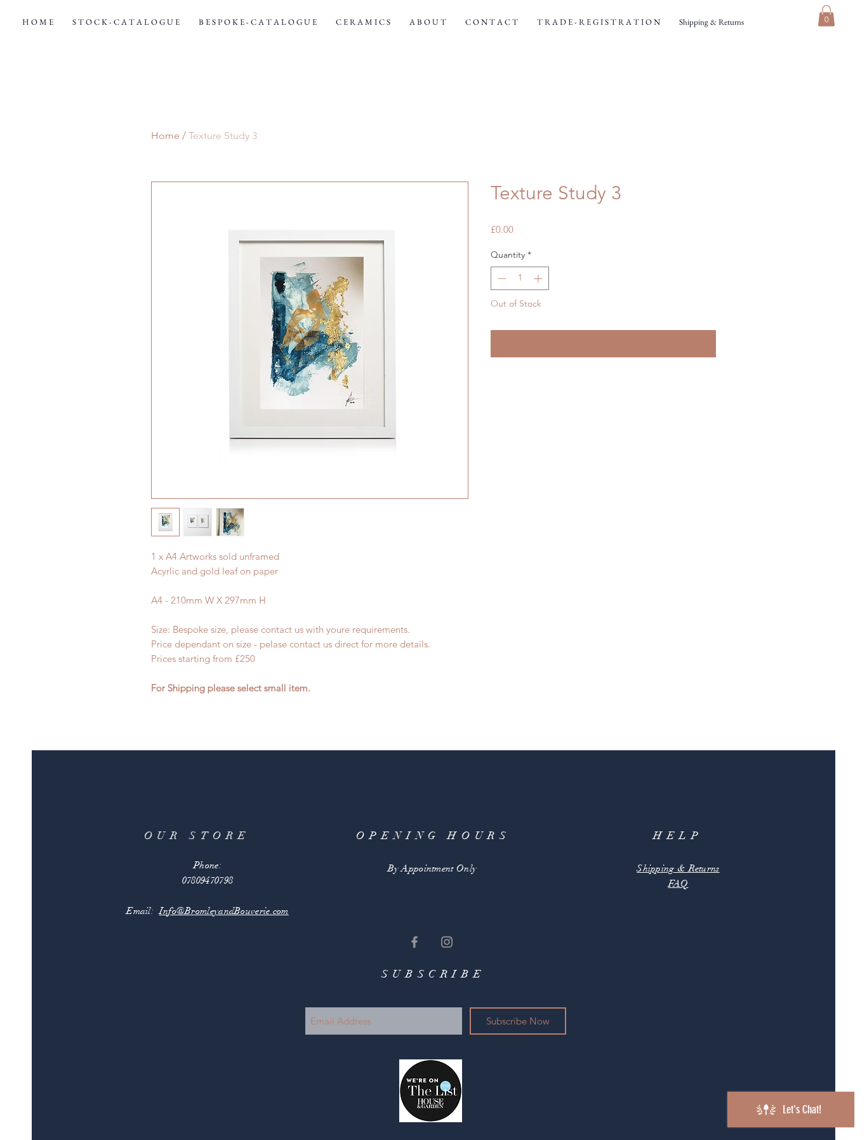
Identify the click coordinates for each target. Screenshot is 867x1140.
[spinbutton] (519, 278)
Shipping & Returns (678, 868)
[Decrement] (500, 278)
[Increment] (539, 278)
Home (165, 135)
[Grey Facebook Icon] (414, 942)
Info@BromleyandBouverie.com (224, 911)
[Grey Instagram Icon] (446, 942)
